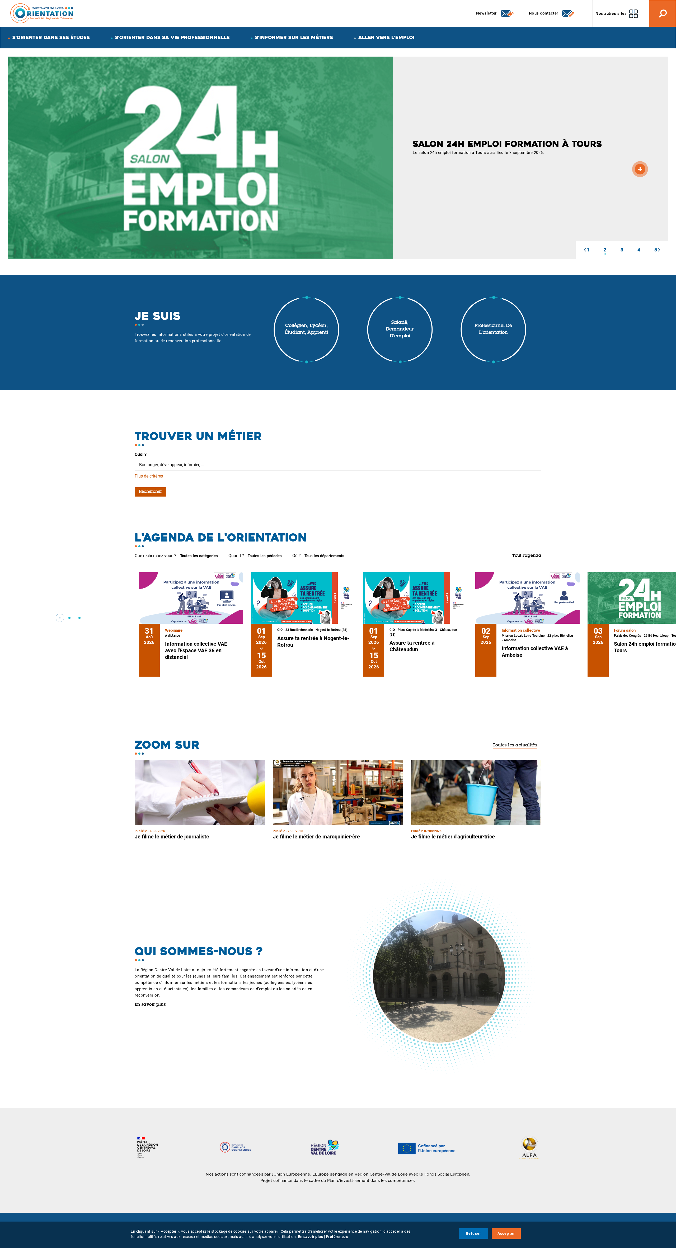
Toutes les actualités (515, 745)
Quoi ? (141, 454)
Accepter (506, 1233)
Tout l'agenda (526, 556)
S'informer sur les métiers (294, 37)
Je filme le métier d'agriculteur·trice (453, 836)
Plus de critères (149, 476)
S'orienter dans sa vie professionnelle (172, 37)
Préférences (337, 1237)
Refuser (473, 1233)
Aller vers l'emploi (386, 37)
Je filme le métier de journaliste (172, 836)
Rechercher (150, 492)
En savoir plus (150, 1005)
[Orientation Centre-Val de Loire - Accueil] (42, 13)
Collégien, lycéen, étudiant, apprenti (306, 329)
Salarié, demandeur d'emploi (400, 329)
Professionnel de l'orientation (493, 329)
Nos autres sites (611, 13)
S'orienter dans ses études (51, 37)
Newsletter (487, 13)
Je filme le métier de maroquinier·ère (316, 836)
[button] (585, 250)
